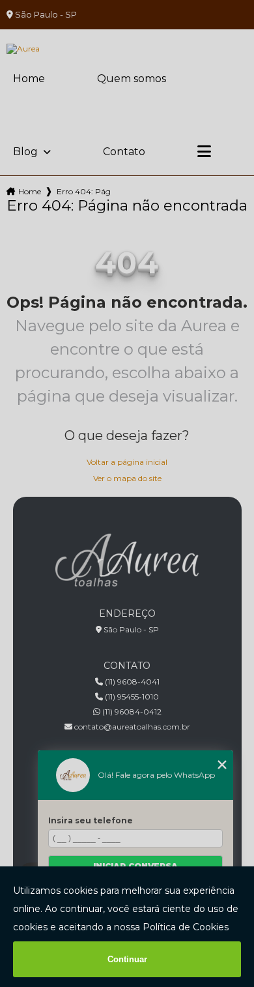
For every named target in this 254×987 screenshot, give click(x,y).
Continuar (127, 959)
